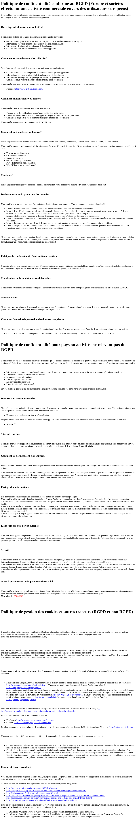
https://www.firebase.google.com (29, 89)
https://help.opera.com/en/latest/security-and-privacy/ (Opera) (32, 793)
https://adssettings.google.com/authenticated (32, 722)
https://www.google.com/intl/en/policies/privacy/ (26, 685)
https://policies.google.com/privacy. (21, 699)
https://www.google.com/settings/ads (67, 695)
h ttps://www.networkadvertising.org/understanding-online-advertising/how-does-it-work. (50, 710)
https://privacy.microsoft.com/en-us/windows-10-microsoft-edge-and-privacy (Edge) (41, 800)
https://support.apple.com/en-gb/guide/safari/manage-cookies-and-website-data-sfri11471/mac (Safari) (49, 798)
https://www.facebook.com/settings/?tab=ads (35, 720)
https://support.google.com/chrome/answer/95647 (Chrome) (31, 788)
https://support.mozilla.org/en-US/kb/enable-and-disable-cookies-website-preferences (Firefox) (46, 791)
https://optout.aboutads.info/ (121, 727)
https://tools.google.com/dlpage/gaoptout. (23, 687)
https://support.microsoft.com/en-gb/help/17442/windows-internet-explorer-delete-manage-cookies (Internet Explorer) (55, 795)
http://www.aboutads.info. (46, 697)
